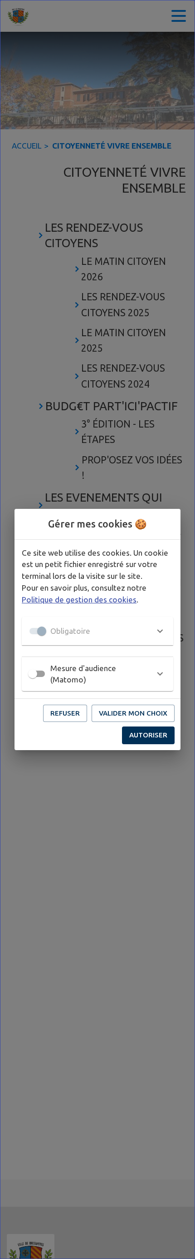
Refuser (65, 713)
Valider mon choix (133, 713)
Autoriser (148, 735)
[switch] (32, 673)
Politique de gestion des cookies (79, 599)
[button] (97, 631)
